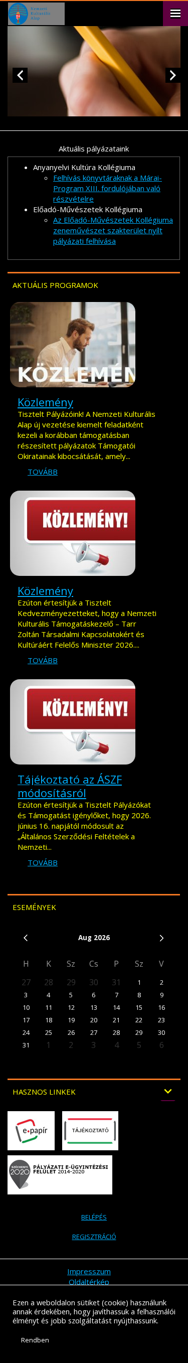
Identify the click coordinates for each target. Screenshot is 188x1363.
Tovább (43, 472)
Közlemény (45, 401)
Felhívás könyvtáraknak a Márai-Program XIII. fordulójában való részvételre (107, 188)
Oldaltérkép (89, 1282)
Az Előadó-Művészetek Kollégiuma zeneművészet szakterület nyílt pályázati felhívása (113, 230)
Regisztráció (94, 1236)
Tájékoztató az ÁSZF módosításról (70, 786)
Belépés (94, 1217)
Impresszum (89, 1271)
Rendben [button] (35, 1339)
